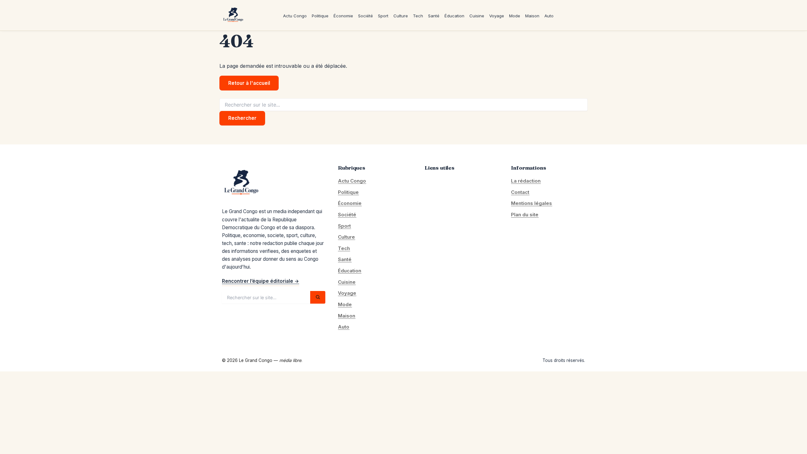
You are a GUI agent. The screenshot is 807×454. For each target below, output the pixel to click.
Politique (320, 15)
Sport (383, 15)
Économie (343, 15)
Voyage (496, 15)
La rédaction (526, 181)
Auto (549, 15)
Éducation (454, 15)
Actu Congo (295, 15)
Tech (418, 15)
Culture (400, 15)
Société (365, 15)
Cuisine (476, 15)
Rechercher (242, 118)
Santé (433, 15)
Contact (520, 192)
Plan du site (524, 215)
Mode (514, 15)
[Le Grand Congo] (233, 15)
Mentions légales (531, 203)
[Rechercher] (317, 297)
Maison (532, 15)
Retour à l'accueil (249, 83)
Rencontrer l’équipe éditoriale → (260, 281)
